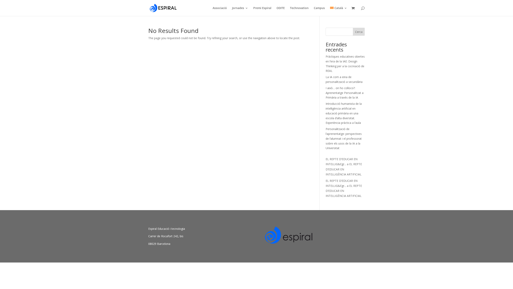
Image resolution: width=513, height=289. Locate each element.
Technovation (299, 8)
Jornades (238, 8)
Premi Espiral (262, 8)
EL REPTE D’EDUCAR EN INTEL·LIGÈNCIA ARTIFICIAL (344, 169)
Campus (319, 8)
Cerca (359, 32)
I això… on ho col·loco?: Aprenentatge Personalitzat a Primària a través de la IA (345, 93)
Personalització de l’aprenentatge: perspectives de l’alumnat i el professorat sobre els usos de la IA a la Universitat (344, 138)
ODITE (281, 8)
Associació (220, 8)
